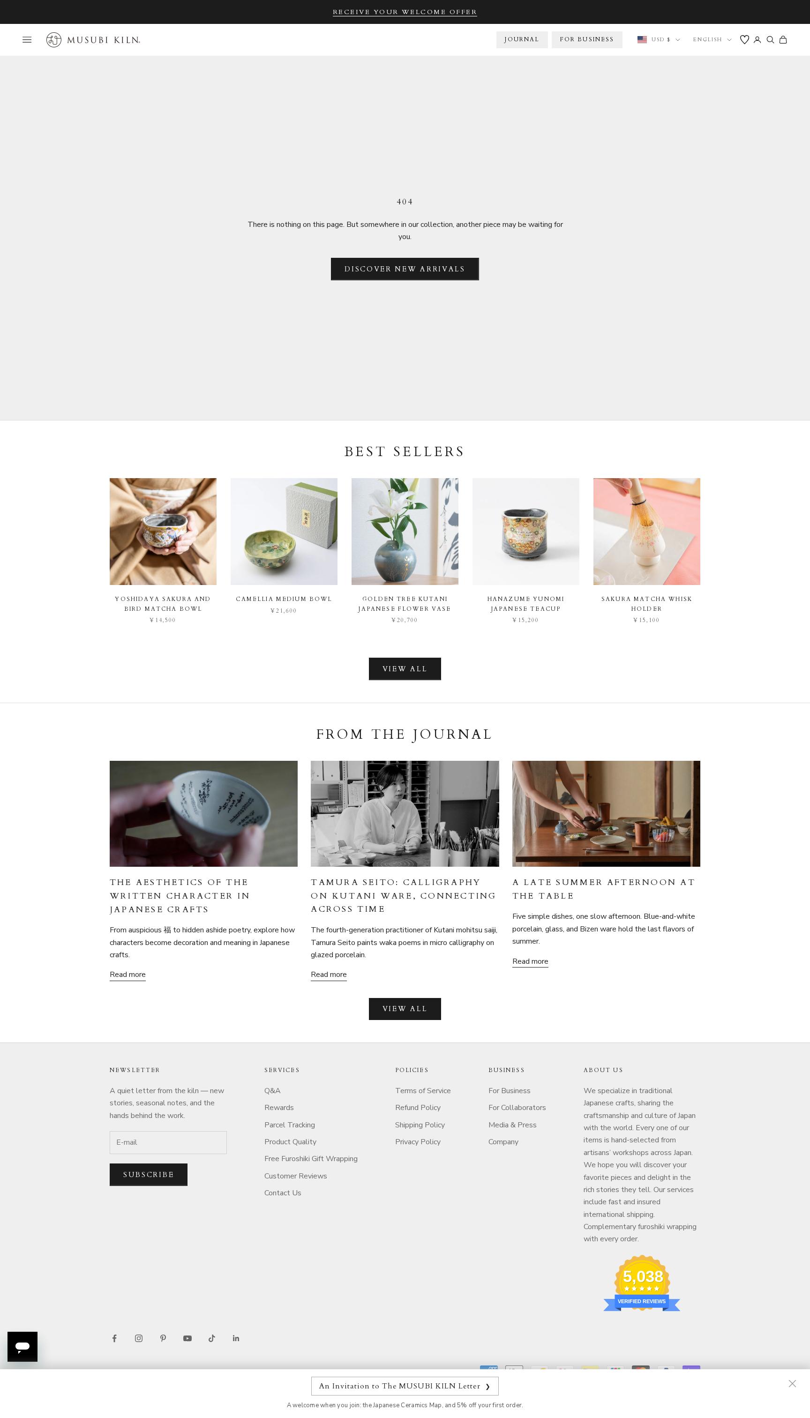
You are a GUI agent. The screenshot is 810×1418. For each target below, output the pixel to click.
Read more (128, 974)
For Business (509, 1091)
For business (587, 39)
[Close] (792, 1383)
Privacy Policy (418, 1142)
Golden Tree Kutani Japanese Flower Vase (405, 603)
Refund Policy (418, 1108)
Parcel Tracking (289, 1125)
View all (405, 669)
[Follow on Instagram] (138, 1338)
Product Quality (290, 1142)
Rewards (279, 1108)
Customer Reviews (295, 1176)
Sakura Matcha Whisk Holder (646, 603)
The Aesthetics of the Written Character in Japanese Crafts (180, 896)
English (707, 39)
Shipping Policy (420, 1125)
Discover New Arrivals (405, 269)
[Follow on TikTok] (212, 1338)
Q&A (272, 1091)
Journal (522, 39)
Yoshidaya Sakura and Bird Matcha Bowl (163, 603)
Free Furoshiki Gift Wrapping (311, 1159)
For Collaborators (517, 1108)
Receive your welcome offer (405, 12)
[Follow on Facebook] (114, 1338)
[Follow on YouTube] (187, 1338)
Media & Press (512, 1125)
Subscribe (148, 1174)
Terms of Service (423, 1091)
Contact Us (282, 1193)
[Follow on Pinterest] (163, 1338)
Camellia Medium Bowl (284, 599)
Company (503, 1142)
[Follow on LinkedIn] (236, 1338)
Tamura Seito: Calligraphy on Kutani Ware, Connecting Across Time (403, 896)
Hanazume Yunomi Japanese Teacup (526, 603)
